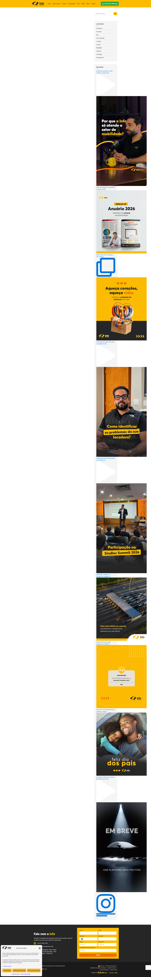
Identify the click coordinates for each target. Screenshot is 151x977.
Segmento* (101, 941)
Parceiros (98, 51)
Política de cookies (16, 974)
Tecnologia (99, 54)
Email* (100, 930)
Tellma (83, 3)
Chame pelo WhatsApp (110, 3)
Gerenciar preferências (34, 970)
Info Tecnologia (100, 38)
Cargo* (81, 941)
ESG (78, 3)
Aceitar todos (7, 970)
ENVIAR (98, 955)
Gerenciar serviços (7, 966)
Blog (88, 3)
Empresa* (100, 936)
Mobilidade (99, 48)
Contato (93, 3)
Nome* (81, 930)
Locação (98, 41)
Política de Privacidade (25, 974)
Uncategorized (100, 57)
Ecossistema (71, 3)
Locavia (64, 3)
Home (49, 3)
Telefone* (81, 936)
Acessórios (99, 28)
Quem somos (56, 3)
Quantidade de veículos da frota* (87, 947)
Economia (98, 31)
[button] (40, 948)
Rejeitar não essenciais (19, 970)
